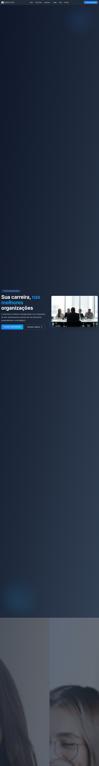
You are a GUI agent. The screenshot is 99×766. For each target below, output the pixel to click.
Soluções (46, 2)
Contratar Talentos (33, 327)
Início (31, 2)
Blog (60, 2)
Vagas (55, 2)
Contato (66, 2)
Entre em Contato (91, 2)
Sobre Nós (38, 2)
